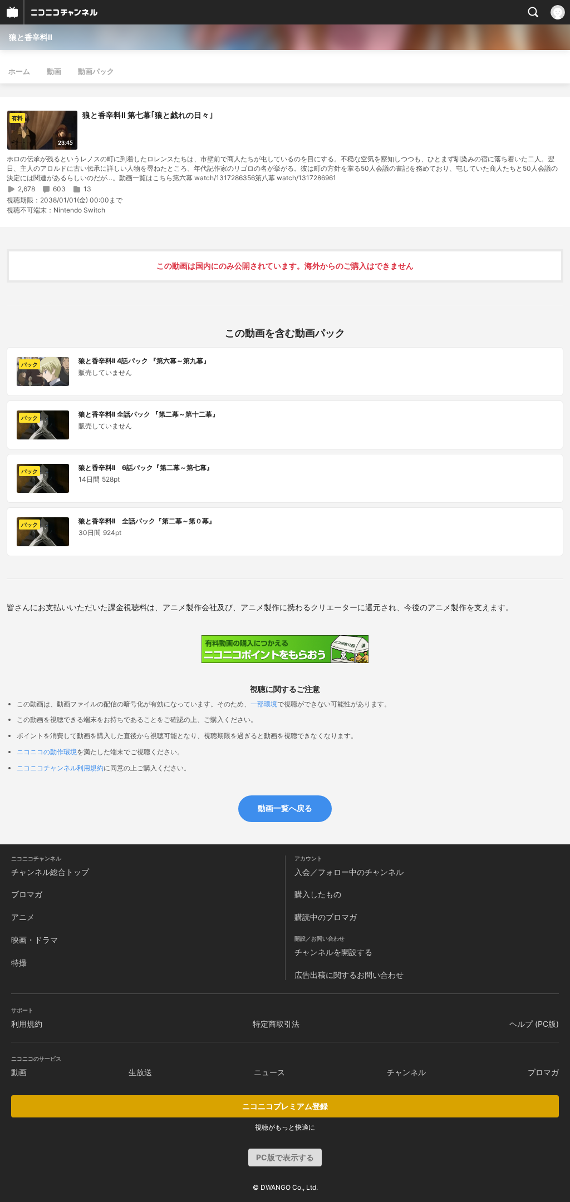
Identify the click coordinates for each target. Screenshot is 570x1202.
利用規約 (26, 1023)
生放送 (140, 1072)
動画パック (96, 71)
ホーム (19, 71)
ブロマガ (26, 894)
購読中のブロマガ (325, 917)
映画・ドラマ (34, 939)
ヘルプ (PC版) (534, 1023)
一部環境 (263, 704)
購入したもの (317, 894)
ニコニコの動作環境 (47, 752)
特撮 (19, 962)
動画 (54, 71)
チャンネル (406, 1072)
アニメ (23, 917)
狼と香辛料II (30, 37)
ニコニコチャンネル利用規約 (60, 768)
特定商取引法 (276, 1023)
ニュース (269, 1072)
